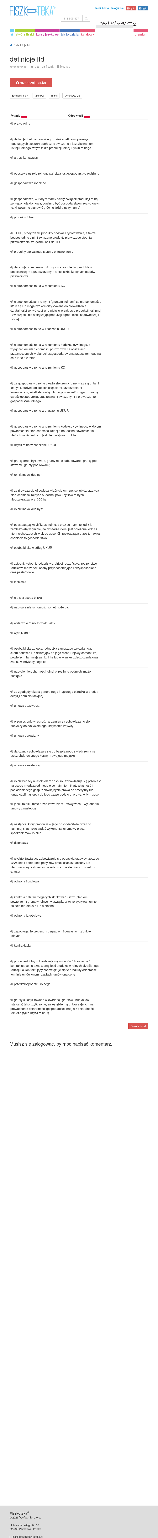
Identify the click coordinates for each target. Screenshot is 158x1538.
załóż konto (102, 8)
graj (55, 95)
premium (140, 34)
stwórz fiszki (25, 34)
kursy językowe (47, 34)
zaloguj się (117, 8)
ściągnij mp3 (21, 95)
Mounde (65, 66)
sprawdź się (73, 95)
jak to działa (70, 34)
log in (132, 8)
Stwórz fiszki (138, 1026)
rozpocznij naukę (32, 82)
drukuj (40, 95)
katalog (86, 34)
